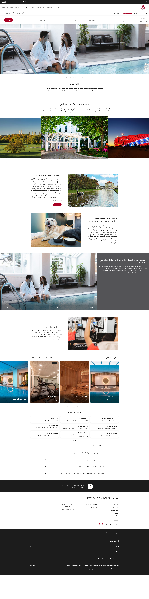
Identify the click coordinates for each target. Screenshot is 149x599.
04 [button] (42, 307)
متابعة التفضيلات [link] (115, 569)
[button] (18, 2)
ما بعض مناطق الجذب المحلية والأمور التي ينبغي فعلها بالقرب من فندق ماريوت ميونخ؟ (82, 473)
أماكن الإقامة (49, 7)
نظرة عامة (57, 7)
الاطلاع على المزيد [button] (57, 200)
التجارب (25, 7)
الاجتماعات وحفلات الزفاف (16, 7)
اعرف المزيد (57, 205)
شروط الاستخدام (102, 569)
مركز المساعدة (47, 569)
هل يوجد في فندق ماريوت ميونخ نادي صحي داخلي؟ (91, 466)
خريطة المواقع (54, 569)
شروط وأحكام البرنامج (93, 569)
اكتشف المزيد (113, 400)
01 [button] (57, 307)
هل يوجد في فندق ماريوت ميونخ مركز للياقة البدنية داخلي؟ (89, 453)
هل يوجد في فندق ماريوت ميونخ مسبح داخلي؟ (92, 460)
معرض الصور (5, 7)
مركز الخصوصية (85, 569)
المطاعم (32, 7)
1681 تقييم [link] (116, 13)
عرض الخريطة (20, 13)
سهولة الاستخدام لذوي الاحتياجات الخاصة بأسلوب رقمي (69, 569)
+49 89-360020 (8, 13)
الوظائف (109, 569)
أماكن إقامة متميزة (40, 7)
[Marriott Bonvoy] (6, 2)
